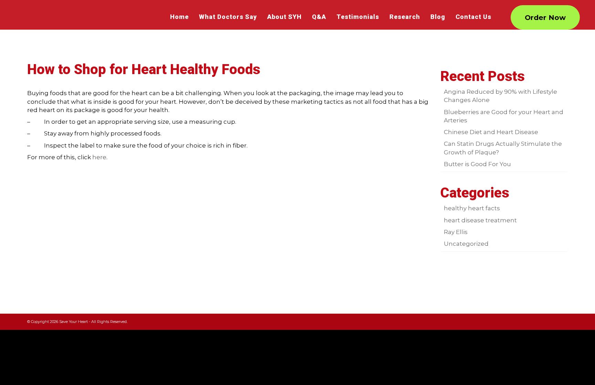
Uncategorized (466, 243)
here (99, 157)
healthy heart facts (472, 208)
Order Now (545, 17)
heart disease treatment (480, 220)
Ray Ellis (456, 232)
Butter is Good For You (477, 164)
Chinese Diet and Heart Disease (491, 132)
